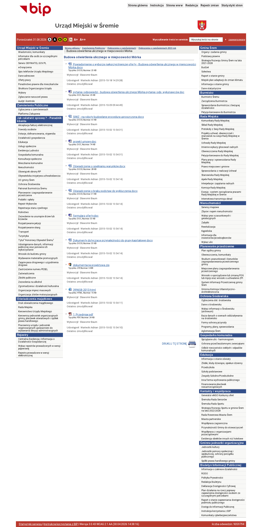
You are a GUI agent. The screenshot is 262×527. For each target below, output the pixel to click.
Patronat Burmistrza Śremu (32, 188)
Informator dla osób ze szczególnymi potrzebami (37, 57)
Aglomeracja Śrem (211, 331)
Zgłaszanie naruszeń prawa (33, 97)
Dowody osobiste (27, 129)
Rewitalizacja (208, 226)
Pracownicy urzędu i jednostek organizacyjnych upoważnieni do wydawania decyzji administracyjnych (38, 328)
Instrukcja (157, 5)
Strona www (174, 5)
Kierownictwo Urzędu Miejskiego (35, 311)
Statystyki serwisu (30, 524)
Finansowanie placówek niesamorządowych (213, 385)
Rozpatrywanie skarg (29, 227)
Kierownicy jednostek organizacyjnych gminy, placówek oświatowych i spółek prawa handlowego (38, 318)
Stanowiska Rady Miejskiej (215, 175)
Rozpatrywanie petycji (29, 223)
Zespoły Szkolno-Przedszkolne (217, 376)
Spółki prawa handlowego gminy (218, 461)
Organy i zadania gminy (214, 52)
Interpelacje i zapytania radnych (217, 183)
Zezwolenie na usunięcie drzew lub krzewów (36, 217)
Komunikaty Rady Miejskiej (215, 120)
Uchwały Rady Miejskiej (213, 143)
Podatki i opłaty (26, 199)
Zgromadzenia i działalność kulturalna (38, 286)
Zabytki (205, 222)
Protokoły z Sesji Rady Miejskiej (217, 129)
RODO (204, 473)
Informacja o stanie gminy (215, 84)
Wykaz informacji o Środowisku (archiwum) (217, 310)
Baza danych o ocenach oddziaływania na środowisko (221, 317)
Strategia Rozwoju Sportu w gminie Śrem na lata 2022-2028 (222, 409)
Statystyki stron (232, 5)
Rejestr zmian (210, 5)
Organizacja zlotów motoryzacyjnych (37, 294)
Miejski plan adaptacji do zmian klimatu (222, 80)
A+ (76, 39)
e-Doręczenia (25, 67)
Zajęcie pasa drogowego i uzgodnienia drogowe (38, 263)
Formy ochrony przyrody (214, 322)
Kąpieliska (206, 231)
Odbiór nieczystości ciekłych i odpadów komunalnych (221, 349)
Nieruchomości (26, 167)
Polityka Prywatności (212, 477)
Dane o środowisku (211, 304)
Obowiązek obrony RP (29, 171)
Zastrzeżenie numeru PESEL (33, 269)
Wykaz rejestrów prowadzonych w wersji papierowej (39, 347)
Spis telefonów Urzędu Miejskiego (35, 71)
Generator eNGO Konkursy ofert (217, 395)
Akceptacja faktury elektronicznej (35, 125)
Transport (23, 231)
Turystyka (23, 236)
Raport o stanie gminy (212, 76)
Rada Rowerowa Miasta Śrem (216, 415)
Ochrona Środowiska (29, 184)
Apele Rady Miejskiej (211, 179)
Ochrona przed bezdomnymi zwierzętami (222, 343)
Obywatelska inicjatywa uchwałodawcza (39, 176)
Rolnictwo (23, 212)
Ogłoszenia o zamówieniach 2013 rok (157, 48)
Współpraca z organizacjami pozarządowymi (216, 433)
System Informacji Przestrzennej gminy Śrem (221, 283)
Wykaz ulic (207, 242)
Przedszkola (207, 367)
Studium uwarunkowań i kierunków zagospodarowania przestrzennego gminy (220, 262)
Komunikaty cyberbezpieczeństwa (218, 515)
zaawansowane (236, 39)
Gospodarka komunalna (30, 154)
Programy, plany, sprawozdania (217, 326)
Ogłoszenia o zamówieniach (33, 109)
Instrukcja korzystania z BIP (216, 511)
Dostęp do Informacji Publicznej (217, 507)
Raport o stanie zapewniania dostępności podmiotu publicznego (223, 501)
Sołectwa (206, 71)
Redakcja (191, 5)
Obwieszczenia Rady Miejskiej (217, 151)
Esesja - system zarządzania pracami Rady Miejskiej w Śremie (221, 193)
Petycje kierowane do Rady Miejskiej (220, 155)
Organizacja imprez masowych (34, 290)
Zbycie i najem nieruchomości (216, 211)
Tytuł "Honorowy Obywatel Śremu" (36, 240)
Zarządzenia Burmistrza (214, 101)
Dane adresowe (26, 76)
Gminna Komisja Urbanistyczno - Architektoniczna (218, 290)
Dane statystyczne (211, 88)
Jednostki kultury (210, 447)
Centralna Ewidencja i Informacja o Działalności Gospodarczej (36, 340)
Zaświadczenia (26, 273)
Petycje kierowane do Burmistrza (218, 112)
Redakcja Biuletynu (211, 482)
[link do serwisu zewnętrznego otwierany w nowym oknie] (35, 9)
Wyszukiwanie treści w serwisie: (170, 39)
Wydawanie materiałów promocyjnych (38, 258)
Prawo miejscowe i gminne (215, 166)
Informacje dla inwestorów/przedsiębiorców (216, 236)
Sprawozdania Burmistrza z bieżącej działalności (220, 106)
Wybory (22, 92)
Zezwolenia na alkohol (30, 282)
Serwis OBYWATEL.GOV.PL (32, 63)
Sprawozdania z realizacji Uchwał (218, 171)
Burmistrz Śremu (210, 97)
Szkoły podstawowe (211, 371)
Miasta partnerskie (211, 419)
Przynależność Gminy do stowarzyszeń (222, 427)
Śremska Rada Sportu (212, 403)
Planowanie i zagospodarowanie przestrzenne (35, 194)
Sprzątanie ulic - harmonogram (217, 339)
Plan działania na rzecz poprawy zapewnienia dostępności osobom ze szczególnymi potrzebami (220, 493)
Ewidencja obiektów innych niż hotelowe (222, 438)
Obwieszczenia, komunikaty (216, 254)
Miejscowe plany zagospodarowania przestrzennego (220, 270)
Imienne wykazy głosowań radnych (219, 147)
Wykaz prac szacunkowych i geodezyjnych (216, 217)
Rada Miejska (25, 307)
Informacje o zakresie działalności (219, 469)
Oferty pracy (24, 80)
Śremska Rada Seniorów (214, 399)
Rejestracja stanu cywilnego (33, 208)
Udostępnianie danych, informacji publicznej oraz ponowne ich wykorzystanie (35, 247)
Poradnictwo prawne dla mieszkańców (38, 84)
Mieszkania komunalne (30, 163)
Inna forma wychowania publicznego (220, 380)
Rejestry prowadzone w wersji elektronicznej (33, 354)
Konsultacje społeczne (30, 159)
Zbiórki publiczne (27, 277)
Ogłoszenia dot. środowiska (216, 300)
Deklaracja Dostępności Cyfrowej (218, 486)
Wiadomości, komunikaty (31, 52)
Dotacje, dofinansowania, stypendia (36, 133)
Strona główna (137, 5)
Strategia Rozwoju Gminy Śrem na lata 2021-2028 (221, 62)
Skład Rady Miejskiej (212, 125)
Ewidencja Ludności (28, 150)
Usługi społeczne (27, 146)
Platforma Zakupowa (29, 113)
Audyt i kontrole (26, 101)
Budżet (205, 67)
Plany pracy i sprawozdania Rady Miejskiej (218, 161)
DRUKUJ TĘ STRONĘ (174, 343)
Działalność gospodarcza (31, 138)
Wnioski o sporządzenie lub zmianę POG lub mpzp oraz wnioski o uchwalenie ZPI (222, 276)
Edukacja (23, 142)
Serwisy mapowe (210, 207)
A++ (83, 39)
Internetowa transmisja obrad (216, 199)
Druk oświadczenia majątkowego (35, 303)
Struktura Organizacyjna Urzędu (35, 88)
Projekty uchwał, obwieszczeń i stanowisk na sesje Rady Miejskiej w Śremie (220, 136)
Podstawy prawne (210, 56)
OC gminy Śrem (26, 180)
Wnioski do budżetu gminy (32, 254)
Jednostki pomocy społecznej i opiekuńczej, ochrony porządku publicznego (217, 454)
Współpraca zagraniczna (214, 423)
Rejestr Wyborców (27, 203)
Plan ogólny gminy (211, 250)
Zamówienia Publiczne (93, 48)
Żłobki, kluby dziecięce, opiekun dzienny (221, 363)
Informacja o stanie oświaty (216, 359)
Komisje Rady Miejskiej (213, 187)
